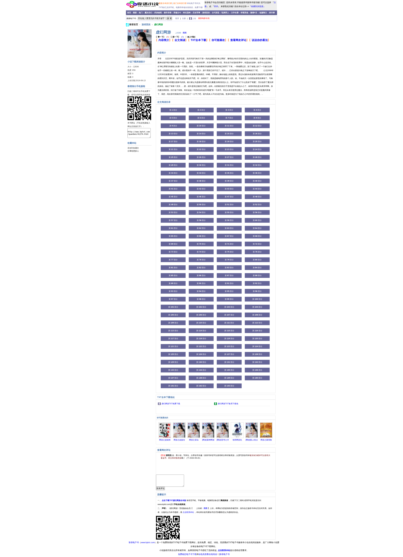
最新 (135, 13)
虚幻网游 (158, 24)
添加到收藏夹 (133, 148)
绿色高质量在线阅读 (208, 554)
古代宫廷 (215, 13)
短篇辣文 (263, 13)
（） (163, 37)
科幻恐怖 (187, 13)
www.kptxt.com (148, 542)
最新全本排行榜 (165, 3)
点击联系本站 (188, 512)
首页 (129, 13)
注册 (184, 18)
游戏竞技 (206, 13)
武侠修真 (158, 13)
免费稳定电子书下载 (187, 554)
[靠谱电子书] (143, 8)
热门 (141, 13)
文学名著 (235, 13)
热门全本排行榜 (180, 3)
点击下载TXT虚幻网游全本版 (174, 500)
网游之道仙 (194, 440)
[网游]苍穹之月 (223, 440)
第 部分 (173, 110)
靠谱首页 (134, 24)
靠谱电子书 (134, 542)
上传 (194, 18)
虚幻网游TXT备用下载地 (228, 404)
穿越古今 (177, 13)
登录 (216, 6)
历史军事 (196, 13)
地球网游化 (237, 440)
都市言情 (167, 13)
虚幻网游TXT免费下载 (171, 404)
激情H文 (253, 13)
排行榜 (272, 13)
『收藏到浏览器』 (257, 6)
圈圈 (185, 33)
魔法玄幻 (148, 13)
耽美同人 (225, 13)
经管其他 (244, 13)
